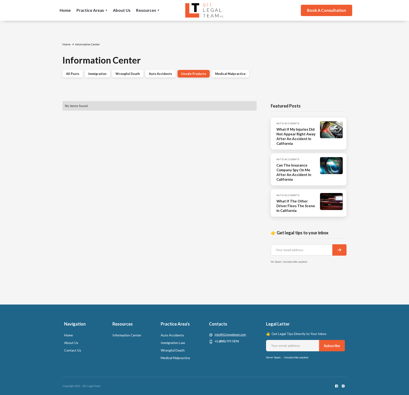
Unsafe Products (193, 74)
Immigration (97, 74)
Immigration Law (173, 343)
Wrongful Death (128, 74)
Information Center (126, 335)
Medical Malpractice (230, 74)
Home (65, 10)
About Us (121, 10)
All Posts (72, 74)
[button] (91, 10)
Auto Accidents (160, 74)
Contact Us (72, 350)
